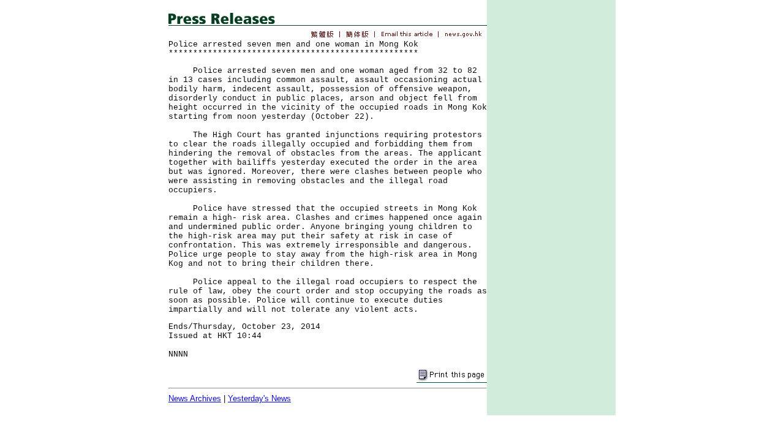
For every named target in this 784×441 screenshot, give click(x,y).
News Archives (194, 398)
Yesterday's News (259, 398)
